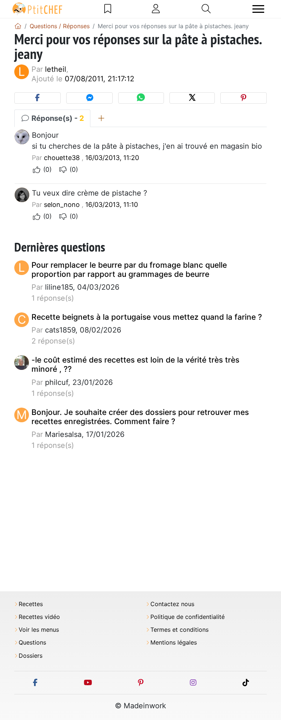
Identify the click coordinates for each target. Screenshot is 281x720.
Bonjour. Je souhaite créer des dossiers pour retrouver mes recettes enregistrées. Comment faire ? (140, 417)
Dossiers (30, 655)
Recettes (31, 604)
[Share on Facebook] (37, 98)
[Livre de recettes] (108, 9)
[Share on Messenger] (89, 98)
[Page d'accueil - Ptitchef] (18, 26)
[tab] (101, 118)
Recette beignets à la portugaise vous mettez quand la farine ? (146, 317)
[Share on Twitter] (192, 98)
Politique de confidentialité (187, 616)
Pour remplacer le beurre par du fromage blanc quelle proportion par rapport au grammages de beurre (129, 269)
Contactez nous (172, 604)
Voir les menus (39, 629)
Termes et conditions (179, 629)
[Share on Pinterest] (243, 98)
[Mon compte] (155, 9)
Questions (32, 642)
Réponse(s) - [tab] (57, 118)
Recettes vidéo (39, 616)
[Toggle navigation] (258, 9)
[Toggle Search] (206, 9)
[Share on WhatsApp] (141, 98)
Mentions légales (173, 642)
